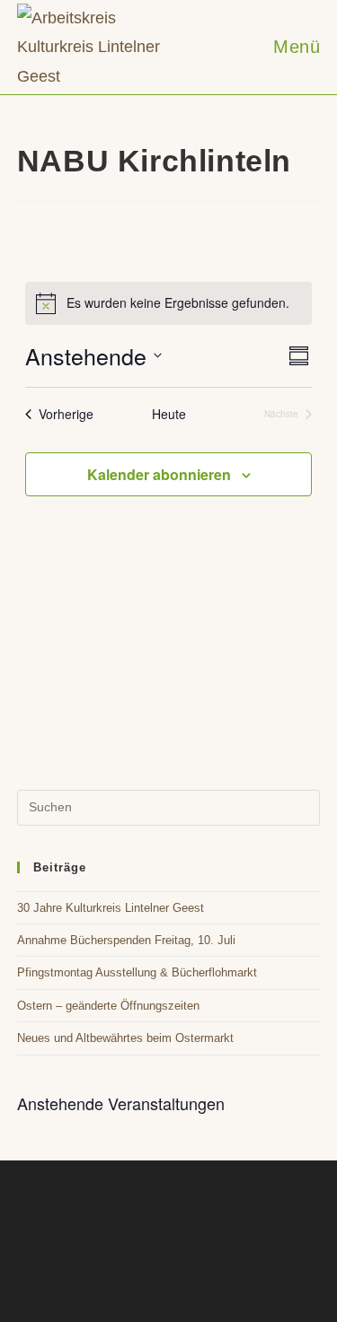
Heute (169, 414)
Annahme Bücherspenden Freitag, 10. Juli (126, 940)
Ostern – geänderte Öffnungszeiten (108, 1005)
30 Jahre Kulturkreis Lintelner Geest (110, 908)
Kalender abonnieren (159, 474)
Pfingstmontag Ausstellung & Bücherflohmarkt (137, 972)
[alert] (168, 303)
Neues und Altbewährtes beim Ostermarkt (125, 1038)
